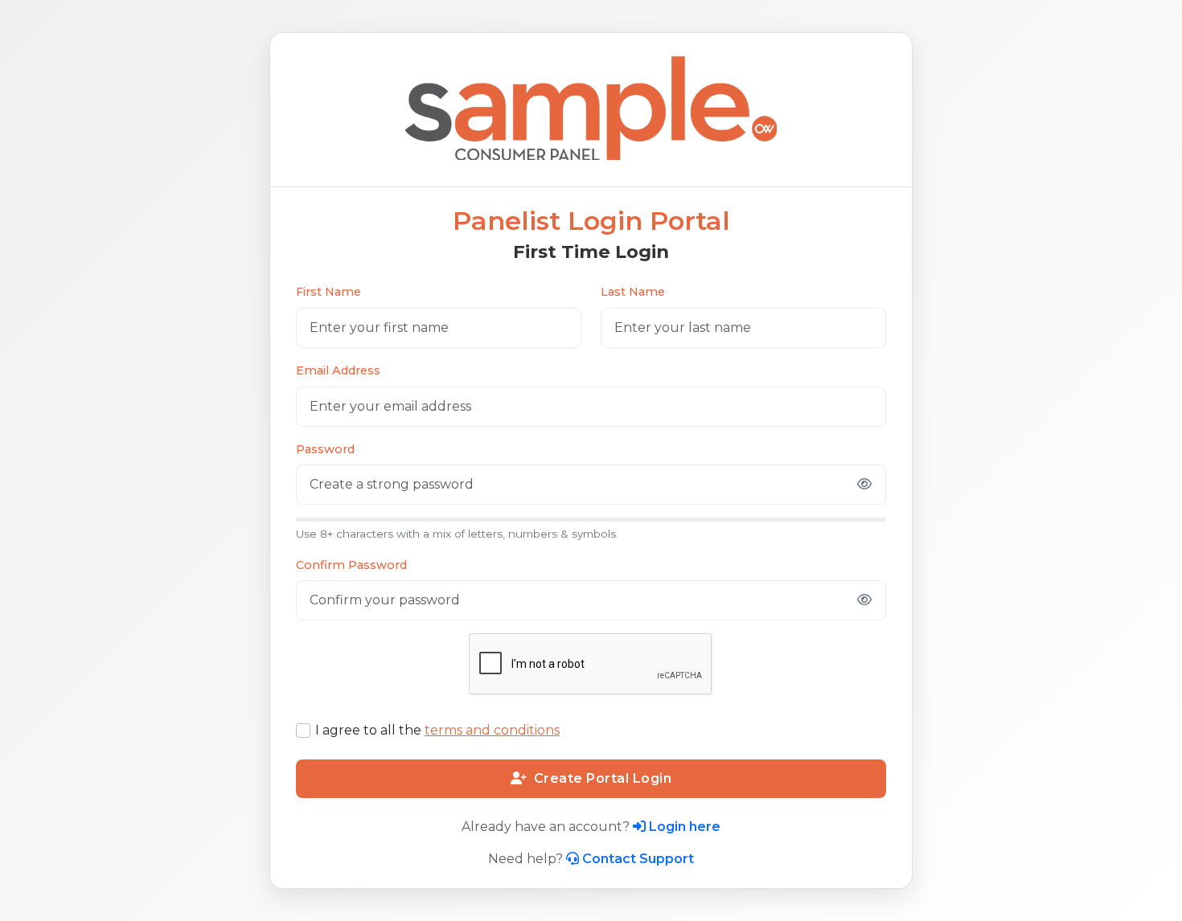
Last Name (633, 291)
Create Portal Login (603, 778)
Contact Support (638, 858)
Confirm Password (351, 565)
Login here (684, 826)
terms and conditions (492, 730)
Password (325, 449)
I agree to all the (437, 730)
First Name (328, 291)
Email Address (338, 370)
